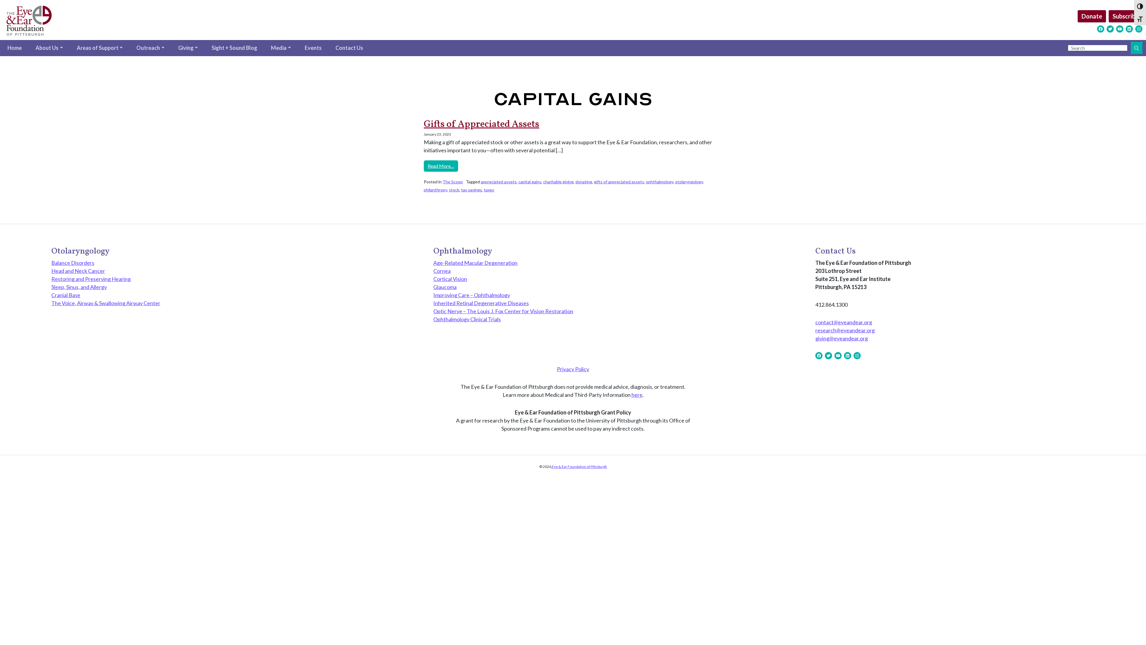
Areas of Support (97, 47)
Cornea (442, 271)
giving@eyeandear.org (841, 338)
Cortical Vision (450, 279)
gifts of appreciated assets (619, 181)
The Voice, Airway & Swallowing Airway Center (105, 303)
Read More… (443, 166)
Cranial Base (65, 295)
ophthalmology (659, 181)
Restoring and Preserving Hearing (91, 279)
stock (454, 189)
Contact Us (349, 47)
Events (313, 47)
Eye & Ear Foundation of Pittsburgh (579, 466)
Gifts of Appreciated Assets (481, 124)
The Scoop (453, 181)
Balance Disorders (72, 262)
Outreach (148, 47)
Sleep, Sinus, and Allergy (79, 287)
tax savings (471, 189)
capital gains (529, 181)
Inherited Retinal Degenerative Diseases (481, 303)
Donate (1092, 16)
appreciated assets (499, 181)
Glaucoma (445, 287)
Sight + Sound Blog (234, 47)
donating (583, 181)
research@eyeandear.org (845, 330)
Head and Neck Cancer (78, 271)
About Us (47, 47)
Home (14, 47)
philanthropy (435, 189)
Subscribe (1126, 16)
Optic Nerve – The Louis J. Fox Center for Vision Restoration (503, 311)
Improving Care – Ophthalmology (471, 295)
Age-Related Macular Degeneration (475, 262)
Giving (186, 47)
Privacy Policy (573, 369)
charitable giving (558, 181)
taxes (489, 189)
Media (278, 47)
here (637, 394)
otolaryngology (689, 181)
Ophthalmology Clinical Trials (467, 319)
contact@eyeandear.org (843, 322)
